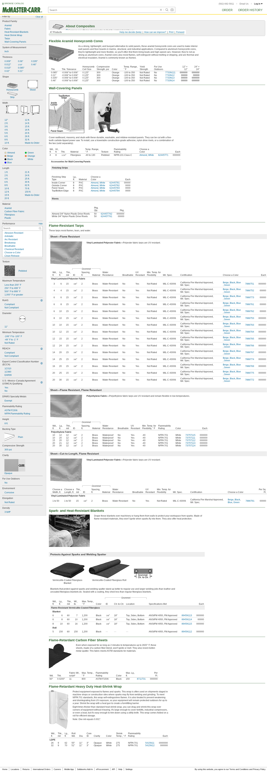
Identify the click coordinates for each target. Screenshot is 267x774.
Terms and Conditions (239, 769)
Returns (26, 769)
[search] (40, 228)
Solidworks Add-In (85, 769)
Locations (15, 769)
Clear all (39, 17)
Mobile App (69, 769)
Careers (57, 769)
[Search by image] (172, 10)
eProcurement (102, 769)
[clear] (161, 10)
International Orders (41, 769)
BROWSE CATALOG (14, 3)
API (113, 769)
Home (4, 769)
